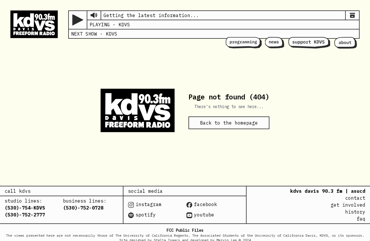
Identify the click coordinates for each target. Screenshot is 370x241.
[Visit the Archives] (352, 15)
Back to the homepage (229, 123)
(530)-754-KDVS (25, 208)
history (355, 212)
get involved (348, 205)
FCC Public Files (185, 230)
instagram (149, 204)
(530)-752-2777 (25, 215)
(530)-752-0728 (83, 208)
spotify (146, 215)
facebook (205, 204)
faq (361, 219)
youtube (204, 215)
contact (355, 198)
